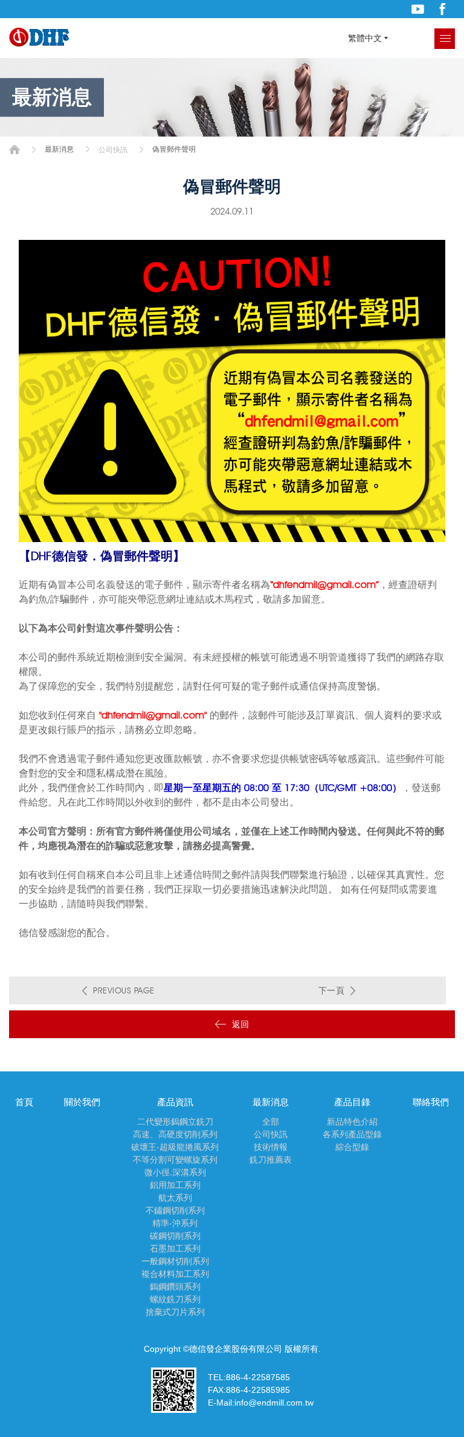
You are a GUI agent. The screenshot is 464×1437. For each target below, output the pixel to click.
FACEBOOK (442, 9)
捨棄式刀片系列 (175, 1312)
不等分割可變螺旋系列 (175, 1159)
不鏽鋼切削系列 (175, 1210)
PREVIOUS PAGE (124, 990)
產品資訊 (175, 1102)
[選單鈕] (444, 38)
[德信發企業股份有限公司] (39, 38)
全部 (270, 1121)
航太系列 (175, 1198)
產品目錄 (352, 1102)
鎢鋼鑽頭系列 (175, 1286)
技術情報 (271, 1147)
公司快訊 (112, 149)
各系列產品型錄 (352, 1134)
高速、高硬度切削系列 (175, 1134)
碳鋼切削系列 (175, 1236)
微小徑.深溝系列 (175, 1172)
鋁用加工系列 (175, 1185)
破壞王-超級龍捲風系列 (175, 1147)
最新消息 (271, 1102)
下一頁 (331, 990)
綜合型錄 (352, 1147)
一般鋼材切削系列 (175, 1261)
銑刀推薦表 (271, 1159)
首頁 (14, 149)
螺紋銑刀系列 (175, 1299)
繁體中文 (365, 38)
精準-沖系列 (175, 1223)
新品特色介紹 (352, 1121)
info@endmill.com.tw (274, 1402)
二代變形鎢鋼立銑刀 (175, 1121)
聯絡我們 (431, 1102)
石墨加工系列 (175, 1248)
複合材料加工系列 (175, 1274)
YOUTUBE (417, 9)
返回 (241, 1024)
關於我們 (82, 1102)
